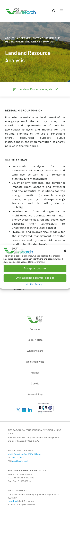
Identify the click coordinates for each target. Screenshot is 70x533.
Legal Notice (35, 339)
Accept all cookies (35, 268)
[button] (65, 250)
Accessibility (35, 394)
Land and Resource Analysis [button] (35, 89)
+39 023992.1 (17, 457)
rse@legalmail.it (20, 461)
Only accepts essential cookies (35, 277)
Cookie (29, 284)
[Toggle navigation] (61, 10)
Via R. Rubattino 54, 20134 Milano (24, 454)
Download (13, 501)
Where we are (35, 350)
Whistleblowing (35, 361)
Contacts (35, 329)
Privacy (38, 284)
